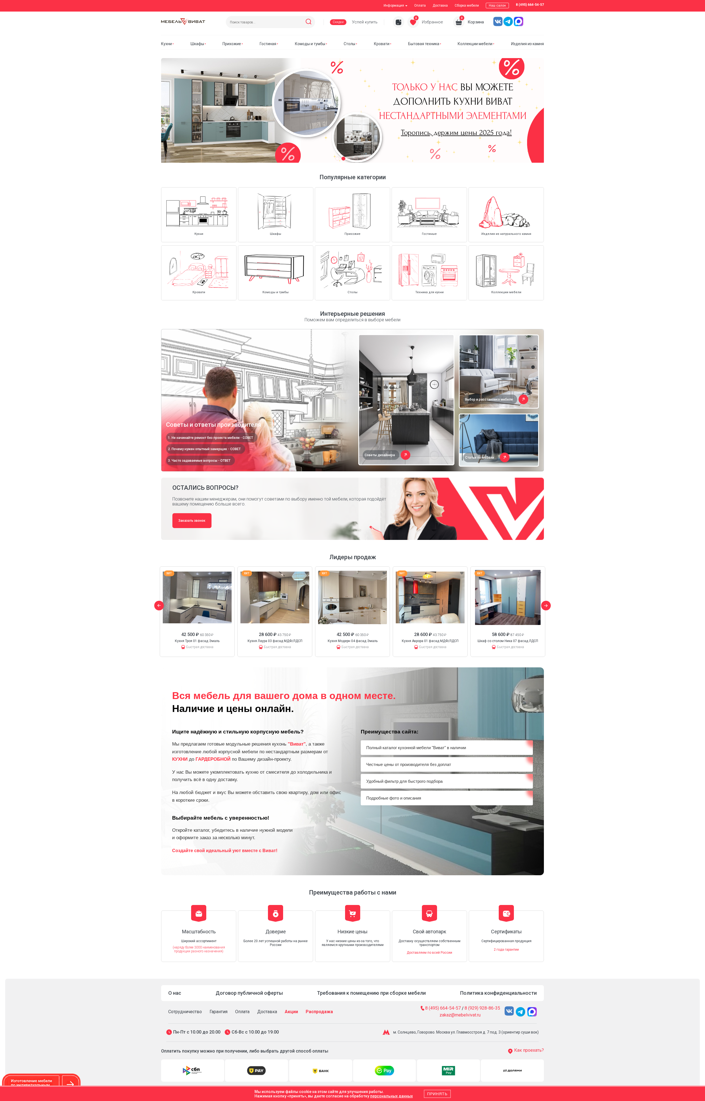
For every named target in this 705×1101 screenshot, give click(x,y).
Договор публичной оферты (249, 993)
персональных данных (391, 1096)
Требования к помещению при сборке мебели (371, 993)
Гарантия (218, 1011)
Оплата (420, 5)
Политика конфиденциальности (498, 993)
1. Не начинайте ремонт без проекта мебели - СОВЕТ (210, 438)
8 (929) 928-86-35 (482, 1008)
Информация (394, 5)
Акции (291, 1011)
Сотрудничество (185, 1011)
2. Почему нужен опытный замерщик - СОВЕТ (204, 449)
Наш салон (497, 5)
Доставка (440, 5)
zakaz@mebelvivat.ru (460, 1015)
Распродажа (319, 1011)
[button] (337, 159)
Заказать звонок (191, 521)
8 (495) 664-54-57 (530, 5)
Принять (437, 1094)
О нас (174, 993)
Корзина (476, 22)
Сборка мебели (467, 5)
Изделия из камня (527, 44)
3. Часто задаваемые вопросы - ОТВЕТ (199, 461)
